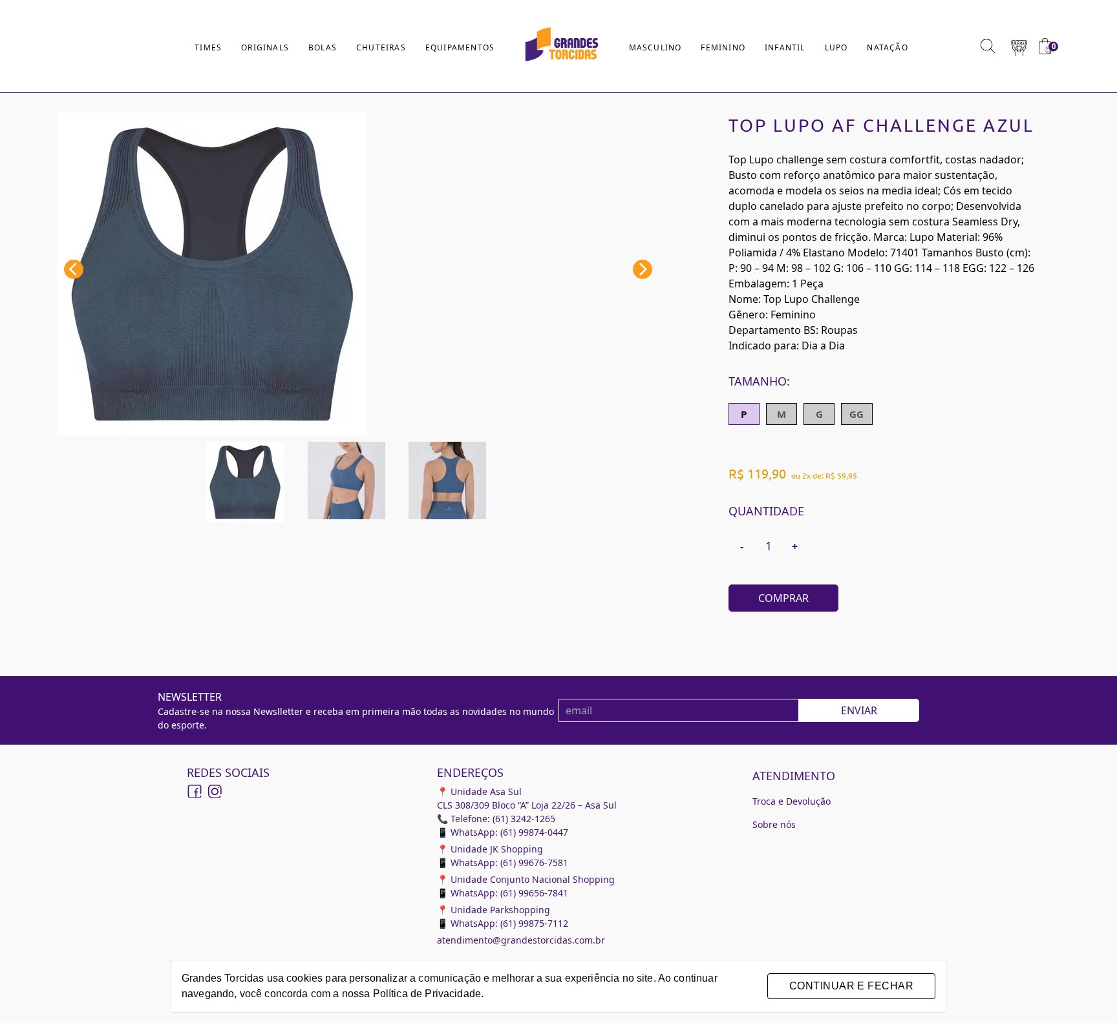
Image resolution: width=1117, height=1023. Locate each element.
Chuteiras (381, 47)
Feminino (723, 47)
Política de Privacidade (427, 993)
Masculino (655, 47)
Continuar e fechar (851, 985)
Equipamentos (460, 47)
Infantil (785, 47)
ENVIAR (859, 710)
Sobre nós (774, 824)
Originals (265, 47)
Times (208, 47)
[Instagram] (214, 791)
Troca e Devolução (791, 801)
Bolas (322, 47)
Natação (887, 47)
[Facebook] (194, 791)
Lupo (836, 47)
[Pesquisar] (988, 46)
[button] (1019, 46)
